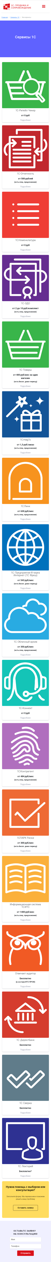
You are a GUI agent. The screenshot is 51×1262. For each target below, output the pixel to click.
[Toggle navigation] (43, 7)
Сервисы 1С (14, 17)
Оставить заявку (26, 1208)
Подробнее (25, 120)
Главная (4, 17)
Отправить (26, 1253)
